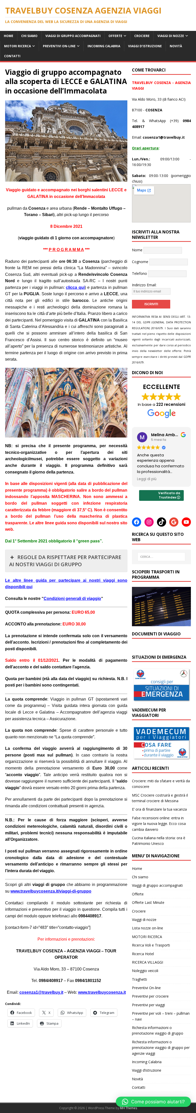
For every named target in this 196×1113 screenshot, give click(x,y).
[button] (153, 1102)
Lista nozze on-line (147, 928)
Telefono (139, 273)
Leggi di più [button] (146, 479)
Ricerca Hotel (143, 953)
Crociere (142, 36)
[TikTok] (161, 522)
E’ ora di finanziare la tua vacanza (159, 809)
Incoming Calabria (104, 46)
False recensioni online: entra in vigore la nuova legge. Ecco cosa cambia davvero (159, 823)
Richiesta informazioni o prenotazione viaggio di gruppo (157, 1030)
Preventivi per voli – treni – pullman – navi (161, 1016)
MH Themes (128, 1108)
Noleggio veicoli (145, 970)
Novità (176, 46)
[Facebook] (136, 522)
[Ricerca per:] (161, 556)
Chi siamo (29, 36)
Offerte (115, 36)
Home (8, 36)
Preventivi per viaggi (148, 1004)
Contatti (12, 56)
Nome (137, 249)
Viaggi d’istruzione (145, 46)
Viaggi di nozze (170, 36)
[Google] (173, 522)
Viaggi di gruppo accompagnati (73, 36)
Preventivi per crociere (150, 996)
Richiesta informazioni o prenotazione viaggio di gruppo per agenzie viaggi (161, 1047)
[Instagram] (149, 522)
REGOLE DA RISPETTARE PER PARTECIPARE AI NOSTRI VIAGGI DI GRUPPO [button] (65, 561)
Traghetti (139, 979)
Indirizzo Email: (144, 284)
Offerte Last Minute (148, 902)
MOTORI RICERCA (17, 46)
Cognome (140, 261)
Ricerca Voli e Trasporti (151, 945)
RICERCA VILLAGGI (147, 962)
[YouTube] (186, 522)
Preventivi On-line (59, 46)
